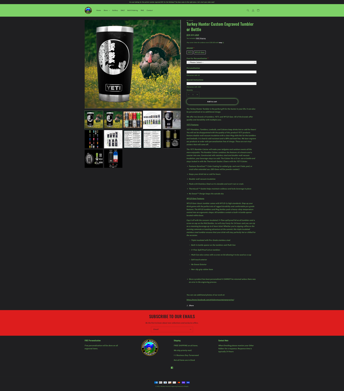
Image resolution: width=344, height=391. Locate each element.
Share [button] (191, 305)
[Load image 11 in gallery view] (94, 159)
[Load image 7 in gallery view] (113, 139)
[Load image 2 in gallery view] (113, 120)
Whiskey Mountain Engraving (168, 386)
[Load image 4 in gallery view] (152, 120)
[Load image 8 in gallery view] (133, 139)
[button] (106, 10)
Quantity (190, 90)
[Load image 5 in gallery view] (171, 120)
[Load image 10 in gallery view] (171, 139)
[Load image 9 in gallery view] (152, 139)
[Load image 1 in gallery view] (94, 120)
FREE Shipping (201, 38)
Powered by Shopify (182, 386)
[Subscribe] (190, 329)
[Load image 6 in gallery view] (94, 139)
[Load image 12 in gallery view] (113, 159)
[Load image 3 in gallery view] (133, 120)
